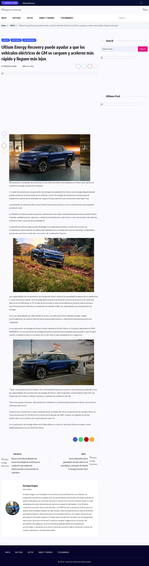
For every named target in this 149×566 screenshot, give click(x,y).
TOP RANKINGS (67, 18)
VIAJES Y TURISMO (46, 18)
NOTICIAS (17, 18)
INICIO (3, 18)
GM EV (12, 25)
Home (3, 25)
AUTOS (30, 18)
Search (143, 49)
